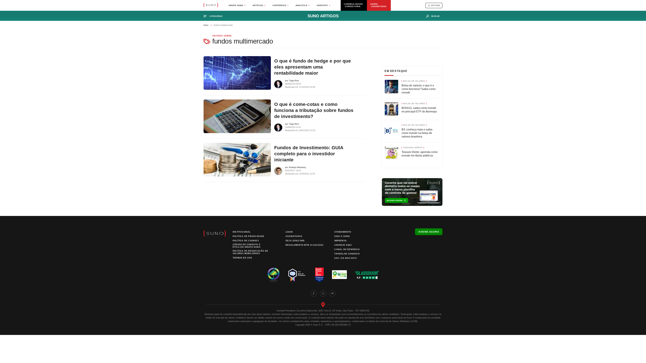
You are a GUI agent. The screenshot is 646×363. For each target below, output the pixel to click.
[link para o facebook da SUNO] (314, 293)
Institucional (242, 232)
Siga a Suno (342, 236)
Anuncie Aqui (343, 245)
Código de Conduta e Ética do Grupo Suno (246, 245)
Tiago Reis (294, 80)
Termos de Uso (242, 258)
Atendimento (342, 232)
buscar (435, 16)
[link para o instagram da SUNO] (323, 293)
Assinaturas (293, 236)
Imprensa (340, 240)
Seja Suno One (295, 240)
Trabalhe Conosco (347, 254)
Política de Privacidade (248, 236)
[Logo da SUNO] (211, 5)
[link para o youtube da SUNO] (332, 293)
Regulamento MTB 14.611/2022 (304, 245)
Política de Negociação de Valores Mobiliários (250, 252)
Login (289, 232)
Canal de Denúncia (347, 249)
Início (206, 25)
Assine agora (428, 231)
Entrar (435, 5)
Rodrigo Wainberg (297, 167)
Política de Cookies (246, 240)
